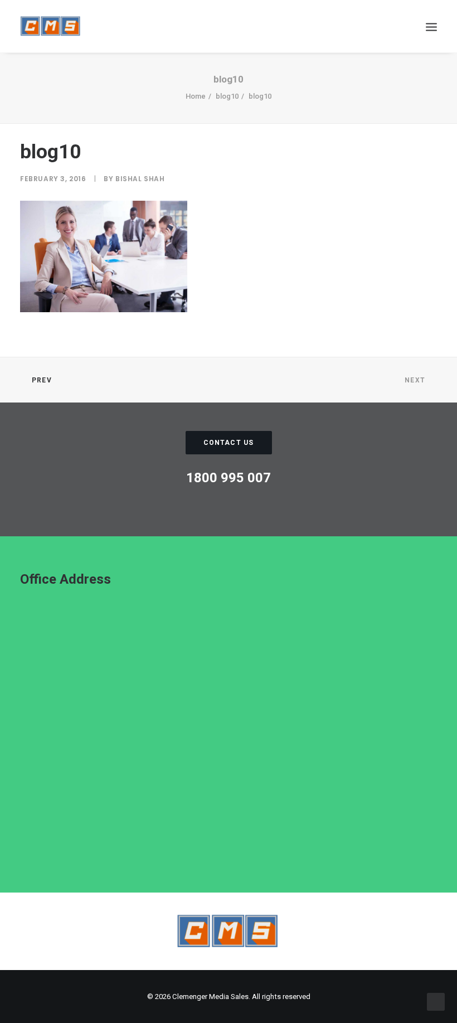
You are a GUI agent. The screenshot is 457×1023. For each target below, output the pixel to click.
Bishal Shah (140, 178)
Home (196, 96)
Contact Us (228, 443)
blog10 (227, 96)
